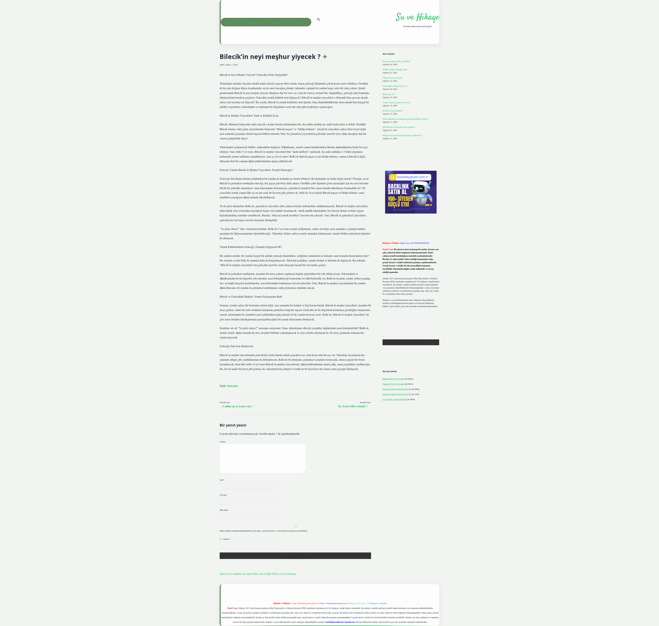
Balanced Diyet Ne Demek (393, 378)
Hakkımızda (297, 22)
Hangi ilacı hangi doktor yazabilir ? (397, 61)
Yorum (222, 441)
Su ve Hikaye (417, 17)
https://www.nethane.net (233, 573)
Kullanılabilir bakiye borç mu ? (395, 86)
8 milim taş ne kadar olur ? (238, 406)
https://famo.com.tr (276, 573)
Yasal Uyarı (276, 22)
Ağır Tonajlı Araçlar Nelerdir (394, 399)
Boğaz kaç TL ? (389, 94)
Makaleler (233, 386)
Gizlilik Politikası (253, 22)
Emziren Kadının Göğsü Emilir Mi (397, 389)
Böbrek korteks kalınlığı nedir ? (395, 69)
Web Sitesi (224, 510)
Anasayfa (230, 22)
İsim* (222, 479)
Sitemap (291, 573)
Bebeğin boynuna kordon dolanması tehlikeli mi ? (403, 135)
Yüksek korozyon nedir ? (393, 77)
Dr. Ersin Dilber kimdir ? (353, 406)
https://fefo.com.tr (256, 573)
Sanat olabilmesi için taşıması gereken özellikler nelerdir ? (406, 118)
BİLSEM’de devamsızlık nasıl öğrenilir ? (399, 127)
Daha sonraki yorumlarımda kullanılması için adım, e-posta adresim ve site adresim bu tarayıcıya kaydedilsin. (264, 530)
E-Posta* (223, 494)
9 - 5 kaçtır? (225, 539)
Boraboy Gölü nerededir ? (393, 110)
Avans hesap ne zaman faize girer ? (397, 102)
